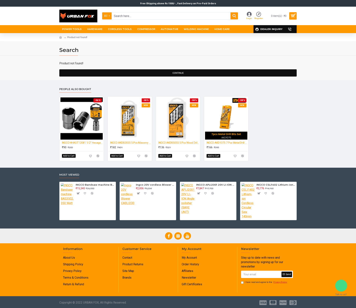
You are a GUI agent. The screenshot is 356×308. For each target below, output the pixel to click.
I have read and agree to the (266, 282)
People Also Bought (75, 89)
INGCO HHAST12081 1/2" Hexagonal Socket (82, 142)
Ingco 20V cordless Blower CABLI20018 (155, 184)
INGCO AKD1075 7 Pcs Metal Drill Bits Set (227, 142)
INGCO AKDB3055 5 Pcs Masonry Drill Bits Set (130, 142)
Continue (178, 73)
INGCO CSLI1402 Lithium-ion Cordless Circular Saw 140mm (275, 184)
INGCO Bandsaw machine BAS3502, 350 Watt (95, 184)
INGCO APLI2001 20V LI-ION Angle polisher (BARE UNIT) (215, 184)
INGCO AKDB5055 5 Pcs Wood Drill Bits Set (178, 142)
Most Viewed (69, 174)
